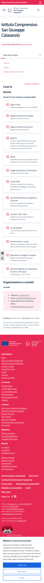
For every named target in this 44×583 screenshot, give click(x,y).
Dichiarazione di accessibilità (27, 483)
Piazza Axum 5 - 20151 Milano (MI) (20, 504)
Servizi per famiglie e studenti (12, 411)
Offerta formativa (8, 433)
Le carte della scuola (9, 391)
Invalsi (3, 372)
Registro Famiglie (8, 457)
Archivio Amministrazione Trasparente (16, 479)
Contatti (4, 400)
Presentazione (7, 385)
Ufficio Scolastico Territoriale (12, 363)
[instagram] (15, 496)
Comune (4, 374)
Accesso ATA (6, 463)
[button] (22, 55)
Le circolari (5, 450)
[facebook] (12, 496)
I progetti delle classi (9, 439)
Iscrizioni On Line (8, 369)
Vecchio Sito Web (8, 377)
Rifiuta (22, 578)
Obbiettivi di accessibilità (11, 487)
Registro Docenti (7, 460)
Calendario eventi (8, 452)
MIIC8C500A (22, 520)
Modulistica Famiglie (9, 466)
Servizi (6, 67)
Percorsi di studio (7, 413)
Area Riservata (7, 469)
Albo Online (33, 475)
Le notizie (5, 447)
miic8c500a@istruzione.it (26, 298)
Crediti (28, 487)
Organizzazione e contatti (13, 71)
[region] (22, 560)
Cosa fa (6, 63)
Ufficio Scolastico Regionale (12, 360)
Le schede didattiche (9, 436)
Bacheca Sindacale (8, 419)
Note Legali (5, 491)
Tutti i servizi (6, 416)
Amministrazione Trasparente (12, 422)
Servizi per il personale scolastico (14, 408)
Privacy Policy (6, 483)
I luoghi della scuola (9, 388)
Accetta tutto (22, 565)
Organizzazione (7, 394)
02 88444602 (23, 295)
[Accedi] (40, 2)
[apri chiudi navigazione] (4, 10)
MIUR (3, 357)
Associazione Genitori (9, 397)
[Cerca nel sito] (38, 10)
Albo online (5, 425)
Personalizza (22, 571)
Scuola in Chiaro (7, 366)
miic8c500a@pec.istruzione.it (22, 306)
